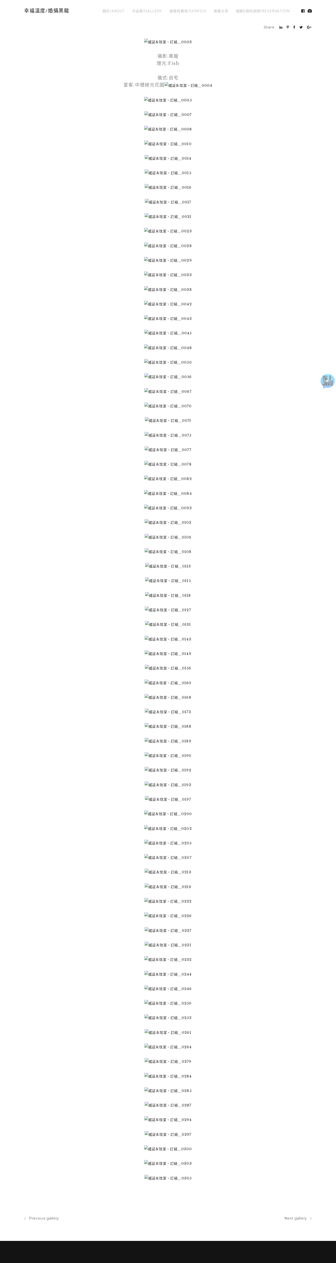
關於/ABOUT (114, 11)
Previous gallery (44, 1218)
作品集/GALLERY (147, 11)
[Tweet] (301, 27)
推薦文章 (221, 11)
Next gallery (295, 1218)
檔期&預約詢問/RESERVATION (263, 11)
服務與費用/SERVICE (187, 11)
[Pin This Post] (288, 27)
